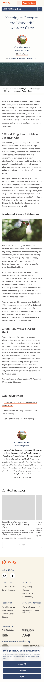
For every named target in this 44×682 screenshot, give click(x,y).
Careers (25, 590)
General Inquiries (8, 590)
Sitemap (5, 617)
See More (22, 545)
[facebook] (12, 575)
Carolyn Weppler (10, 538)
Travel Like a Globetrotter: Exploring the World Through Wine (16, 524)
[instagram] (4, 575)
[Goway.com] (5, 3)
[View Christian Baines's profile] (22, 39)
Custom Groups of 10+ (31, 607)
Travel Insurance (8, 607)
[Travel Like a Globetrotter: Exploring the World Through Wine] (18, 507)
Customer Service (9, 586)
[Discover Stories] (39, 9)
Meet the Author (22, 54)
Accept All (22, 664)
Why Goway (27, 586)
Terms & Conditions (9, 614)
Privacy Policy (7, 610)
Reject (22, 677)
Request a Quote (29, 3)
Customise (22, 670)
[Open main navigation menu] (40, 3)
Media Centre (27, 593)
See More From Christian (22, 477)
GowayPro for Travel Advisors (30, 611)
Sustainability (27, 597)
